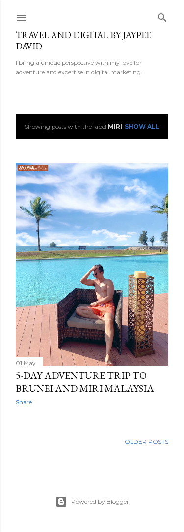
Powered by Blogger (100, 501)
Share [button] (24, 402)
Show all (142, 126)
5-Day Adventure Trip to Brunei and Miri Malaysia (85, 381)
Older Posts (146, 441)
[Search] (162, 15)
